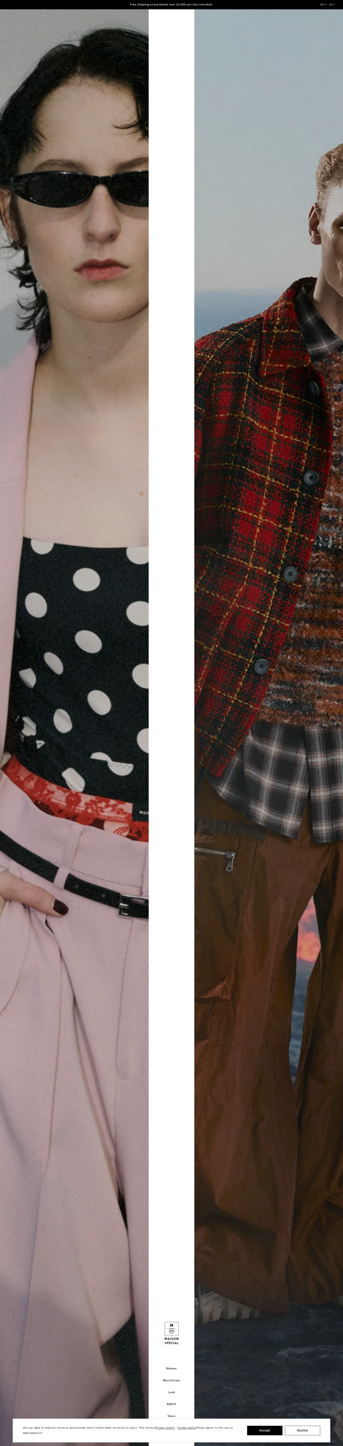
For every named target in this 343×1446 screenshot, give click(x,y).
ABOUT (181, 21)
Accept (264, 1430)
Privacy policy (165, 1428)
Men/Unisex (140, 21)
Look (162, 21)
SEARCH (294, 21)
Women (116, 21)
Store (200, 21)
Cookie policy (186, 1428)
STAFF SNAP (223, 21)
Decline (302, 1430)
